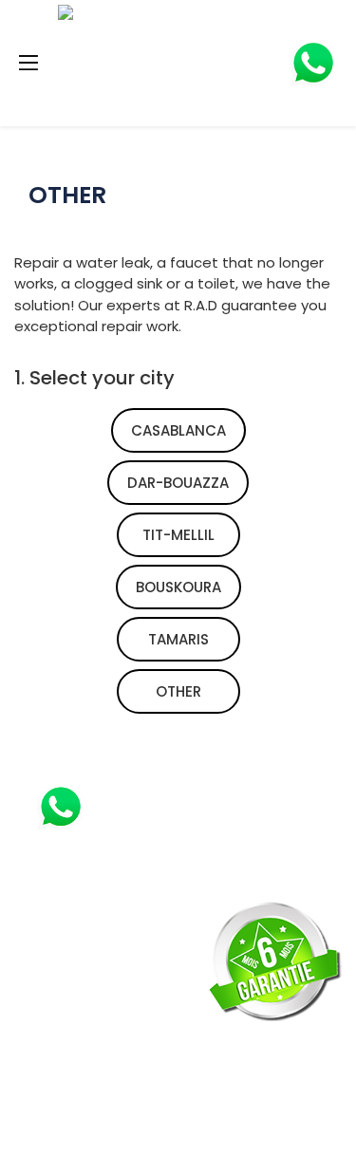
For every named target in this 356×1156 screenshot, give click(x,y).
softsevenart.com (169, 1129)
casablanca (178, 430)
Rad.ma (167, 1107)
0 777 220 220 (166, 805)
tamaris (178, 639)
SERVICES (66, 919)
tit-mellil (178, 535)
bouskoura (178, 587)
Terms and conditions (128, 1077)
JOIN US (61, 998)
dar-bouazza (178, 483)
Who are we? (85, 1037)
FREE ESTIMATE (88, 958)
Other (178, 691)
